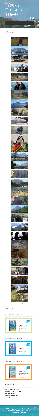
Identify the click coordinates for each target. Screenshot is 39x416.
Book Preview (22, 330)
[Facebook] (30, 18)
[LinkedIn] (33, 18)
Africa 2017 (11, 32)
